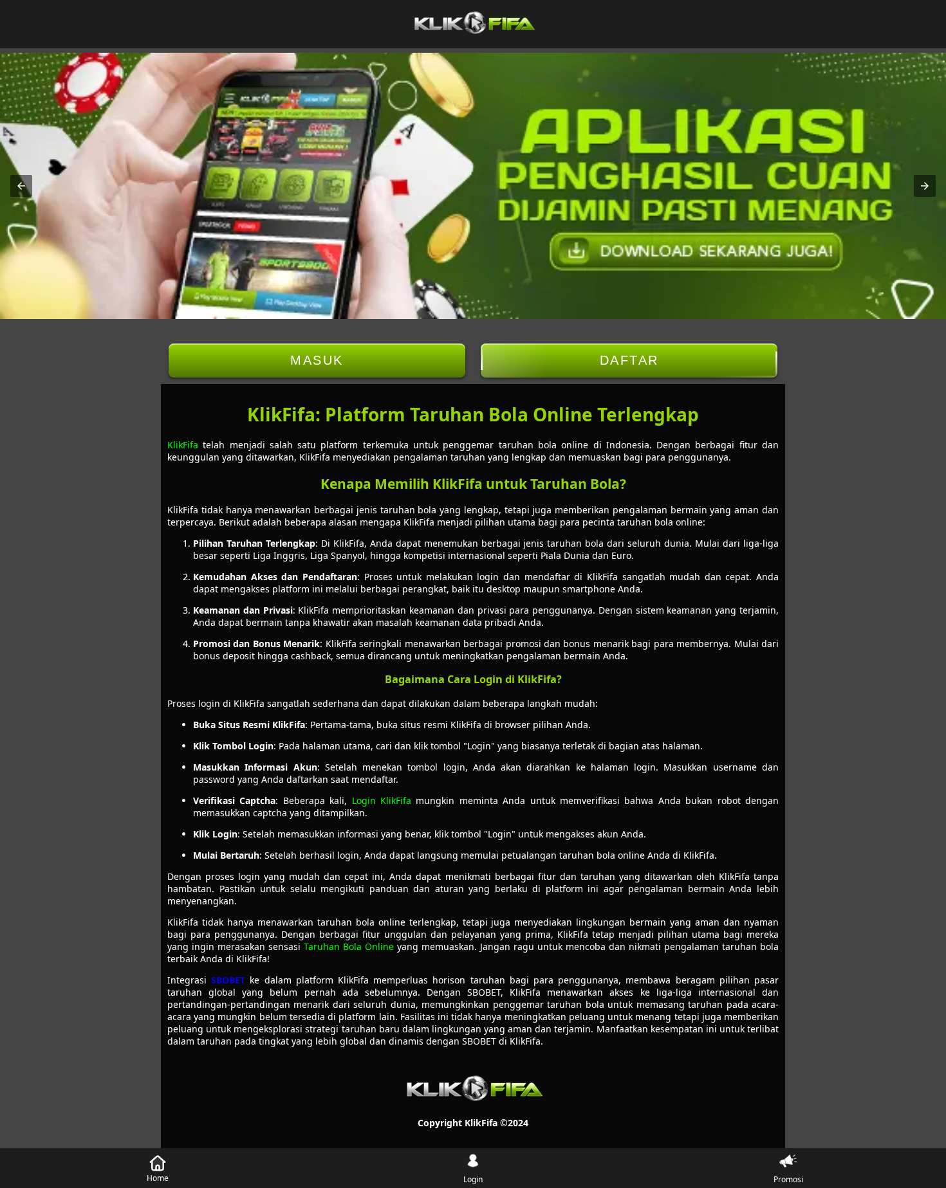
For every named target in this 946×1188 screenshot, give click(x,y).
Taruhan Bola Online (349, 946)
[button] (21, 186)
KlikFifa (182, 445)
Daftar (629, 360)
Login (473, 1179)
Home (158, 1178)
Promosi (788, 1179)
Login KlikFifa (381, 800)
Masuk (317, 360)
